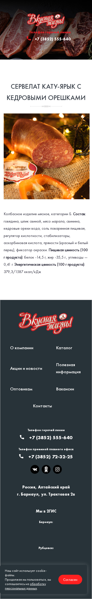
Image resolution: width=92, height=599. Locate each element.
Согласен (70, 579)
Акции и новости (26, 368)
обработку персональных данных (25, 586)
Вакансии (65, 389)
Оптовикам (21, 389)
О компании (21, 348)
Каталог (64, 348)
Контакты (42, 406)
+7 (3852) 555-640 (53, 39)
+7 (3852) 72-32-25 (50, 456)
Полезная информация (68, 368)
